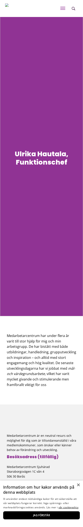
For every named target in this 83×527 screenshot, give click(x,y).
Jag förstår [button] (41, 515)
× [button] (78, 485)
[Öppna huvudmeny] (62, 8)
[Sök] (73, 8)
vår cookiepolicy (69, 507)
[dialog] (41, 503)
